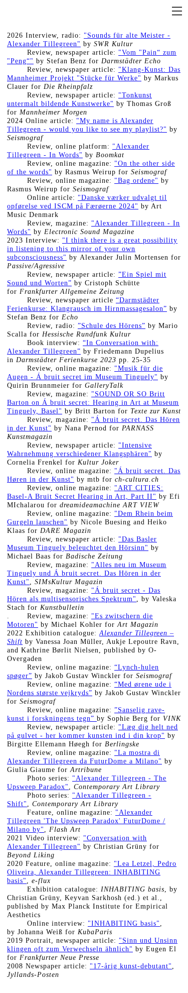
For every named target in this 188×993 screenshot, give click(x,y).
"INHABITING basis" (124, 923)
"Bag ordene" (136, 180)
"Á (95, 590)
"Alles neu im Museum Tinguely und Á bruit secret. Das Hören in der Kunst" (86, 573)
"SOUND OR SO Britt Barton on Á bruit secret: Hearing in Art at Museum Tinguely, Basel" (93, 402)
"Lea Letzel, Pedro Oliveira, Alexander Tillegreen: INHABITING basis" (91, 872)
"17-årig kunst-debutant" (131, 966)
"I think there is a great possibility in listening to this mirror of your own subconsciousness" (92, 249)
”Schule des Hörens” (111, 325)
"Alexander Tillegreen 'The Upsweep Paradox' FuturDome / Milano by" (86, 821)
